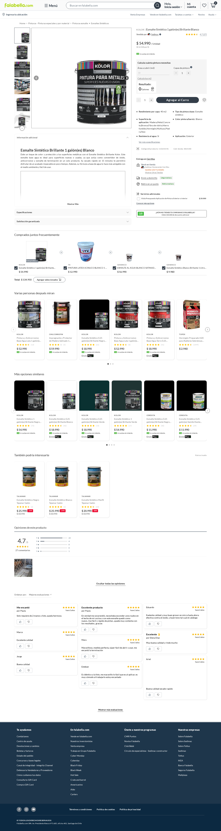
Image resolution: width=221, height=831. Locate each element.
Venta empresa (77, 746)
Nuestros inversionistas (81, 741)
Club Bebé (129, 746)
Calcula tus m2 (144, 78)
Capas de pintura (181, 68)
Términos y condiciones (80, 809)
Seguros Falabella (186, 770)
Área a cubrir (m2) (146, 68)
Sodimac (182, 751)
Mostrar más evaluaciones (110, 709)
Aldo (73, 789)
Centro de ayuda (24, 741)
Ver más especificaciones (149, 142)
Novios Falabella (132, 741)
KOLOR (140, 29)
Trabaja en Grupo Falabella (83, 751)
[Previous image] (36, 78)
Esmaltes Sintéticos (100, 23)
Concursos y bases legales (29, 760)
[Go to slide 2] (110, 364)
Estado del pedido (25, 755)
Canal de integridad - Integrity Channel (35, 765)
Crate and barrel (78, 780)
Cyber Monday (77, 755)
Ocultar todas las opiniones (110, 583)
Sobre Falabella (185, 736)
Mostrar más (73, 204)
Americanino (77, 784)
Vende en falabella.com (81, 736)
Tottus (181, 755)
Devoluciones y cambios (28, 746)
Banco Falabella (185, 765)
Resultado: (145, 84)
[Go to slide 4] (114, 445)
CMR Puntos (130, 736)
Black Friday (76, 765)
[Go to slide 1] (108, 364)
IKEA (180, 760)
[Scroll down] (22, 128)
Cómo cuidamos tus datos (29, 775)
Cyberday (75, 760)
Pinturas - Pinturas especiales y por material (48, 23)
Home (22, 23)
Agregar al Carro (177, 100)
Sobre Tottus (184, 746)
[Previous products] (13, 329)
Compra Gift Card (25, 784)
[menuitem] (182, 14)
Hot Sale (74, 775)
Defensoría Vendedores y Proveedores (34, 770)
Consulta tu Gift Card (27, 780)
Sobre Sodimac (185, 741)
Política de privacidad (130, 809)
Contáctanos (23, 736)
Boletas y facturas (25, 751)
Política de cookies (106, 809)
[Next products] (207, 329)
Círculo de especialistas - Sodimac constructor (145, 751)
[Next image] (126, 78)
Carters (74, 794)
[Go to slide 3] (113, 364)
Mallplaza (182, 775)
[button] (113, 5)
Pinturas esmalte (80, 23)
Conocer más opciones (145, 203)
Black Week (76, 770)
